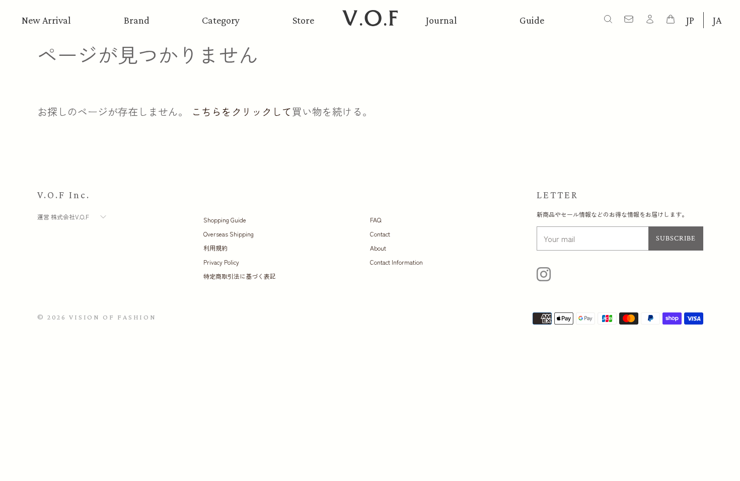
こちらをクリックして (241, 111)
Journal (441, 20)
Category (221, 20)
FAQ (375, 219)
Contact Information (396, 262)
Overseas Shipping (228, 233)
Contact (380, 233)
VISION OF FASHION (112, 317)
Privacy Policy (221, 262)
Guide (532, 20)
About (378, 248)
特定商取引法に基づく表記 (239, 276)
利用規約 (215, 248)
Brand (137, 20)
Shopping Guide (224, 219)
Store (303, 20)
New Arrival (46, 20)
